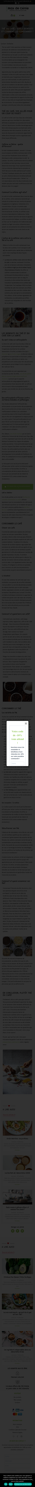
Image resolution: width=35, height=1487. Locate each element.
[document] (17, 743)
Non (10, 1484)
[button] (26, 723)
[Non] (33, 1480)
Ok (6, 1484)
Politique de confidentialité (23, 1484)
